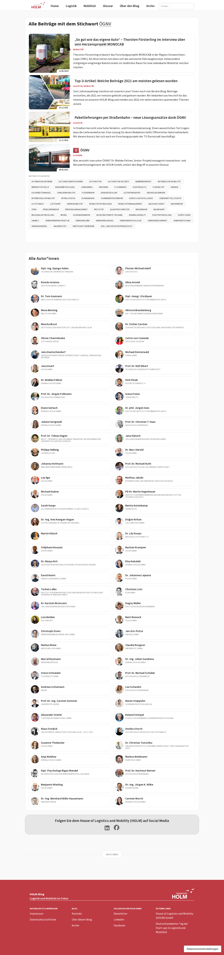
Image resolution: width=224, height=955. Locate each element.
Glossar (108, 6)
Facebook (119, 925)
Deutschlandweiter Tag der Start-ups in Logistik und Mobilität (172, 928)
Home (55, 6)
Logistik (71, 6)
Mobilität (90, 6)
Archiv (150, 6)
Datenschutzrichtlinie (43, 919)
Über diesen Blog (82, 919)
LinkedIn (119, 919)
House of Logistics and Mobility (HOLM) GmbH (174, 915)
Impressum (36, 913)
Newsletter (120, 913)
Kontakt (77, 913)
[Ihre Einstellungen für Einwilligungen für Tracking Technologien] (202, 949)
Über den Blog (129, 6)
